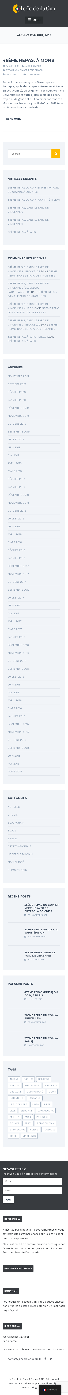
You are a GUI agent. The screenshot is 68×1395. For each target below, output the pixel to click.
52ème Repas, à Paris (22, 231)
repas (28, 1123)
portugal (42, 1117)
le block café (18, 1104)
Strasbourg (17, 1129)
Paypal (14, 1310)
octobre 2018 (17, 510)
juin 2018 (14, 526)
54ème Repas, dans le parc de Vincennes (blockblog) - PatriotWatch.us (28, 288)
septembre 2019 (19, 431)
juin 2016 (14, 684)
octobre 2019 (17, 423)
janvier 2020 (17, 400)
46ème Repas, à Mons (28, 60)
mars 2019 (15, 471)
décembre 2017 (18, 566)
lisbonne (26, 1110)
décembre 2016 (18, 645)
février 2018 (16, 550)
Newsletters (15, 1383)
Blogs (12, 830)
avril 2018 (15, 534)
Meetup (14, 1117)
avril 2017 (15, 621)
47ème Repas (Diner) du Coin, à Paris (41, 994)
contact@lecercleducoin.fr (24, 1359)
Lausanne (35, 1098)
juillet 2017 (16, 597)
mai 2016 (13, 692)
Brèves (13, 838)
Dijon (52, 1091)
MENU (36, 20)
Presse (25, 1387)
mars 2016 (15, 708)
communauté (35, 1091)
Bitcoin (10, 70)
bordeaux (50, 1085)
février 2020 (17, 392)
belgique (43, 1079)
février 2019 (16, 479)
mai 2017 (13, 613)
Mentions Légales (51, 1383)
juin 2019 (14, 447)
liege (47, 1104)
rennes (14, 1123)
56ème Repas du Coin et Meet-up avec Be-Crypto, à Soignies (41, 908)
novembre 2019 (18, 415)
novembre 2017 (18, 573)
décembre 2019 (18, 407)
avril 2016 (15, 700)
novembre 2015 (18, 732)
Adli (57, 1379)
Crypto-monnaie (19, 846)
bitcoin (14, 1085)
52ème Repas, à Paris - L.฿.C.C (27, 336)
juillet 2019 (16, 439)
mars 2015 (15, 771)
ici (50, 1248)
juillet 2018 (16, 518)
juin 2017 (14, 605)
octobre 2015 (17, 740)
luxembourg (46, 1110)
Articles (14, 806)
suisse (34, 1129)
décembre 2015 (18, 724)
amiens (14, 1079)
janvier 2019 (16, 487)
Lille (13, 1110)
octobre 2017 (17, 581)
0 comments (33, 74)
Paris (27, 1117)
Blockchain (16, 822)
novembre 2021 (18, 376)
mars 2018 (15, 542)
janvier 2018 (16, 558)
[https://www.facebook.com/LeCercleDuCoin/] (45, 1359)
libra (35, 1104)
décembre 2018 (18, 494)
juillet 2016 (16, 676)
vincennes (29, 1135)
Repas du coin (35, 70)
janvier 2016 (16, 716)
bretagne (15, 1091)
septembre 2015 (19, 747)
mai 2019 (13, 455)
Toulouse (49, 1129)
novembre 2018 (18, 502)
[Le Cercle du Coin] (34, 8)
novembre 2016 (18, 653)
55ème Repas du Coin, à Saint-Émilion (34, 199)
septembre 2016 (19, 668)
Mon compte (32, 1383)
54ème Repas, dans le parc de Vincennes (39, 954)
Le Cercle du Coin (20, 854)
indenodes (16, 1098)
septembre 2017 (19, 589)
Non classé (21, 70)
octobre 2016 (17, 660)
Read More (13, 118)
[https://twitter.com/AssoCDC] (51, 1359)
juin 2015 (14, 755)
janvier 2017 (16, 637)
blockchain (31, 1085)
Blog (34, 1387)
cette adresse (29, 1306)
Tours (13, 1135)
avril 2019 (15, 463)
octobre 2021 (17, 384)
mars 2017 (15, 629)
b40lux (28, 1079)
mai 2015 (13, 763)
